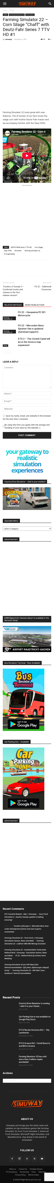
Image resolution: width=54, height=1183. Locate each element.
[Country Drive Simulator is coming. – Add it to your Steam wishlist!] (10, 1007)
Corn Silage (39, 247)
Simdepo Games (36, 1169)
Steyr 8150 (7, 250)
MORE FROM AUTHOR (34, 305)
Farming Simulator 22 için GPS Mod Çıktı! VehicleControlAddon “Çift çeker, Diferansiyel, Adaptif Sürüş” (26, 967)
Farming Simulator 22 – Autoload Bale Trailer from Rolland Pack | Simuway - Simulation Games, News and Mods (25, 952)
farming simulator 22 (32, 250)
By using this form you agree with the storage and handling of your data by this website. (27, 426)
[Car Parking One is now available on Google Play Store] (10, 1020)
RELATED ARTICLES (13, 305)
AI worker (18, 250)
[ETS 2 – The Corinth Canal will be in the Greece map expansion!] (10, 342)
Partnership (24, 1172)
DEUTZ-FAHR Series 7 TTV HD (21, 247)
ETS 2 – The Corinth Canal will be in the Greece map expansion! (34, 342)
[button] (4, 3)
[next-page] (9, 352)
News (5, 346)
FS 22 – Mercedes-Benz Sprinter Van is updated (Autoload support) (31, 328)
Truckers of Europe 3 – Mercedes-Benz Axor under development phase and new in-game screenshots (26, 929)
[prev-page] (4, 352)
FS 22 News (30, 15)
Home (5, 10)
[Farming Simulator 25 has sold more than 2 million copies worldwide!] (10, 1060)
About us (12, 1169)
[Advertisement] (27, 56)
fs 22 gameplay (9, 254)
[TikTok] (27, 1159)
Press (34, 1172)
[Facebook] (5, 74)
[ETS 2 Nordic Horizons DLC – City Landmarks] (10, 1033)
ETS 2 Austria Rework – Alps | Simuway (20, 914)
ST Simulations (11, 1172)
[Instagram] (19, 1158)
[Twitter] (12, 74)
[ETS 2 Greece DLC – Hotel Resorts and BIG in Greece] (10, 1047)
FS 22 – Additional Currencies (43, 288)
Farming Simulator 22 (17, 15)
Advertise (42, 1172)
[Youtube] (42, 1159)
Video (12, 10)
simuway (8, 39)
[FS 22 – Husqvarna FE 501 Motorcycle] (10, 315)
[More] (18, 74)
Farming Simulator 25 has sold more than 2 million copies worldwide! (33, 1059)
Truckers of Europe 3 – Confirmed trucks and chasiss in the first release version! (13, 291)
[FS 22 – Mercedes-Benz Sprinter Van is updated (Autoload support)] (10, 328)
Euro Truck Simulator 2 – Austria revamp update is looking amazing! (26, 917)
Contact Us (23, 1169)
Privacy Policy (20, 1175)
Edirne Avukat (33, 1175)
